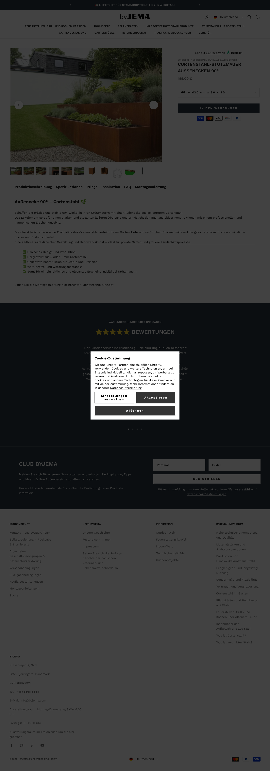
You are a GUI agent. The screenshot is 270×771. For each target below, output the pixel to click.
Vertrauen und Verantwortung (237, 586)
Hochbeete (102, 26)
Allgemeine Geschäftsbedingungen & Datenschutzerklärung (27, 556)
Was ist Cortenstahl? (231, 635)
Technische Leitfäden (171, 553)
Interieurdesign (134, 32)
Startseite (183, 60)
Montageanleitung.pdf (97, 285)
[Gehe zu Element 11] (142, 171)
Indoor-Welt (164, 546)
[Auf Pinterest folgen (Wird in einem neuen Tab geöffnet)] (32, 745)
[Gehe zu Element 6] (79, 171)
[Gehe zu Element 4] (53, 171)
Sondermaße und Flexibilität (236, 579)
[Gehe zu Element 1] (16, 171)
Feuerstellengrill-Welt (171, 539)
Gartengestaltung (73, 32)
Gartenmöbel (104, 32)
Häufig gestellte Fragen (26, 581)
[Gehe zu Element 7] (91, 171)
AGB (247, 489)
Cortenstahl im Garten (232, 593)
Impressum (91, 546)
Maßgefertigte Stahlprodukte (170, 26)
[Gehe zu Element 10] (129, 171)
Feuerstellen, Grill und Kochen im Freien (55, 26)
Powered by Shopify (45, 759)
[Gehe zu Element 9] (117, 174)
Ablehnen (135, 411)
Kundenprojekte (167, 560)
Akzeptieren (156, 398)
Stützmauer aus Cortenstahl (223, 26)
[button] (228, 17)
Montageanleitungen (24, 588)
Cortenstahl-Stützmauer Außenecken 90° (216, 60)
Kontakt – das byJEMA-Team (30, 532)
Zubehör (205, 32)
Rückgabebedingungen (25, 575)
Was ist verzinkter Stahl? (234, 642)
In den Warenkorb (219, 108)
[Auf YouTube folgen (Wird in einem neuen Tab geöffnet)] (42, 745)
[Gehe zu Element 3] (41, 171)
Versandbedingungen (24, 568)
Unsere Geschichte (96, 532)
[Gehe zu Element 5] (66, 171)
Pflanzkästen (128, 26)
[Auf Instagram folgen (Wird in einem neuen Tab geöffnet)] (22, 745)
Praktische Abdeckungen (172, 32)
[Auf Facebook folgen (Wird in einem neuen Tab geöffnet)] (11, 745)
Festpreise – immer (97, 539)
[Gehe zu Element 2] (28, 171)
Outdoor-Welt (165, 532)
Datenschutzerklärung (126, 388)
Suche (13, 595)
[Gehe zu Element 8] (104, 171)
